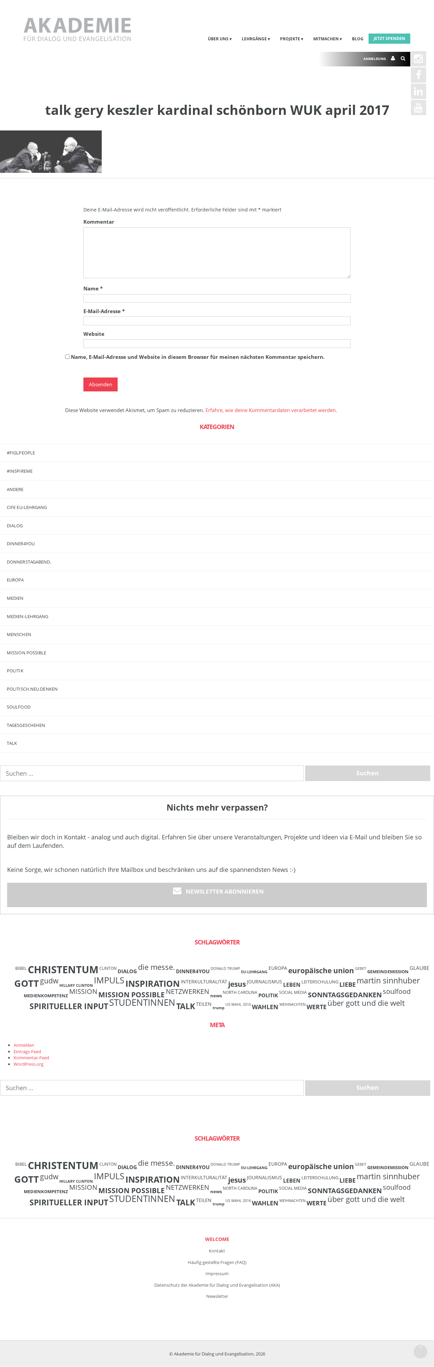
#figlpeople (21, 453)
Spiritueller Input (68, 1006)
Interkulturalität (204, 981)
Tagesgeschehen (26, 725)
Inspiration (152, 983)
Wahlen (265, 1006)
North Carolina (240, 992)
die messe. (156, 967)
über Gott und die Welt (366, 1003)
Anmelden (24, 1045)
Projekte (290, 38)
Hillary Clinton (76, 985)
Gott (26, 983)
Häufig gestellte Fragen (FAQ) (217, 1262)
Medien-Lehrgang (27, 616)
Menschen (19, 634)
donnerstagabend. (29, 562)
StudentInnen (142, 1002)
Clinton (108, 968)
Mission (83, 991)
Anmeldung (374, 58)
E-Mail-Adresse (104, 311)
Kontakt (217, 1251)
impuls (109, 980)
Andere (15, 489)
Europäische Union (321, 970)
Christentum (63, 969)
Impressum (217, 1273)
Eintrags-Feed (27, 1051)
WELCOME (217, 1239)
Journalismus (264, 981)
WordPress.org (28, 1064)
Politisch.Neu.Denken (32, 689)
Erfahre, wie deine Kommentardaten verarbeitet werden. (271, 410)
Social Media (293, 992)
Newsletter (217, 1296)
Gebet (360, 968)
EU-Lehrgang (254, 972)
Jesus (237, 984)
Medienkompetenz (46, 996)
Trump (218, 1007)
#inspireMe (20, 471)
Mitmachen (326, 38)
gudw (49, 980)
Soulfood (19, 707)
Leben (291, 984)
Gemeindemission (388, 971)
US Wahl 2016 (238, 1004)
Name (93, 288)
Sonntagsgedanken (345, 994)
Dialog (15, 526)
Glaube (419, 967)
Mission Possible (131, 994)
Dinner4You (193, 971)
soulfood (397, 991)
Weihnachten (292, 1004)
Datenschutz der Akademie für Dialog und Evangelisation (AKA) (217, 1285)
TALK (12, 743)
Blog (357, 38)
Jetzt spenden (389, 38)
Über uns (218, 38)
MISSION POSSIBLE (26, 653)
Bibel (21, 968)
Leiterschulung (319, 982)
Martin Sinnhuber (388, 980)
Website (93, 333)
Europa (15, 580)
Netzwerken (187, 991)
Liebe (347, 984)
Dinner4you (21, 543)
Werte (317, 1006)
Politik (15, 671)
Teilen (204, 1004)
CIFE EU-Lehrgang (27, 507)
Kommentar (98, 221)
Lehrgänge (254, 38)
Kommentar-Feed (31, 1058)
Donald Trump (225, 968)
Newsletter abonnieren (225, 891)
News (216, 996)
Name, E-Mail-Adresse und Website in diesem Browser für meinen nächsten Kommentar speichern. (197, 356)
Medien (15, 598)
